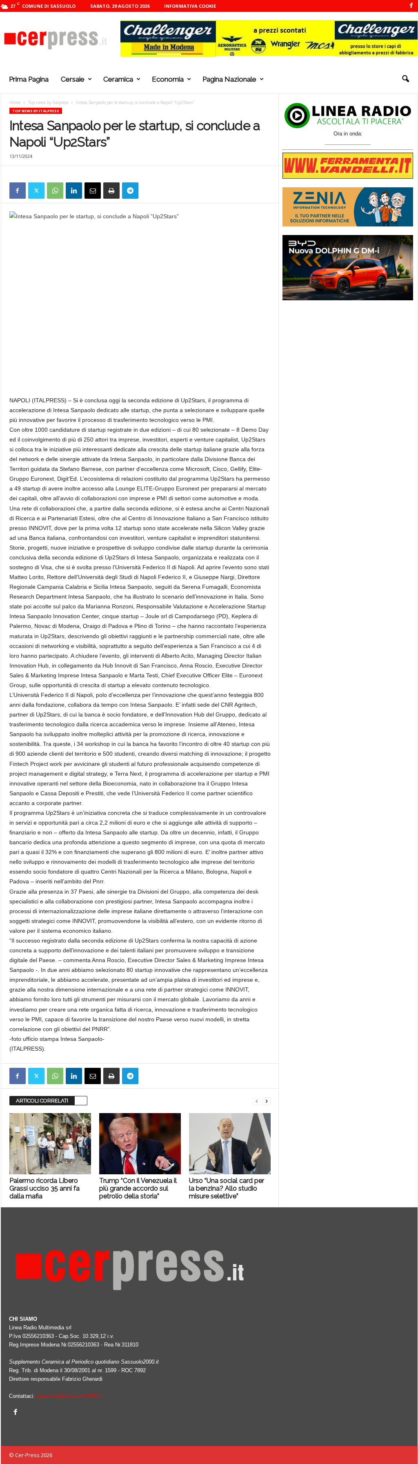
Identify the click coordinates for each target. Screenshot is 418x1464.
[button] (405, 79)
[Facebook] (411, 6)
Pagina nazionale (229, 79)
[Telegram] (130, 190)
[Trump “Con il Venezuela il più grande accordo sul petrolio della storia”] (140, 1143)
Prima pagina (29, 79)
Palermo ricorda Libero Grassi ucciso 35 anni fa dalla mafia (44, 1188)
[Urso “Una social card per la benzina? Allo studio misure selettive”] (230, 1143)
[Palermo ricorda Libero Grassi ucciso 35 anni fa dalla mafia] (50, 1143)
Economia (168, 79)
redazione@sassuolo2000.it (69, 1396)
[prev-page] (257, 1101)
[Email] (92, 190)
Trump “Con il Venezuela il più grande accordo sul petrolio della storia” (138, 1188)
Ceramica (118, 79)
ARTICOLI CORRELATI (42, 1101)
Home (14, 102)
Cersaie (72, 79)
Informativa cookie (190, 6)
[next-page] (266, 1101)
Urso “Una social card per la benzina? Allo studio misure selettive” (226, 1188)
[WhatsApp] (55, 190)
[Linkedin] (74, 190)
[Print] (111, 190)
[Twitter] (36, 190)
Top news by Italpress (48, 102)
